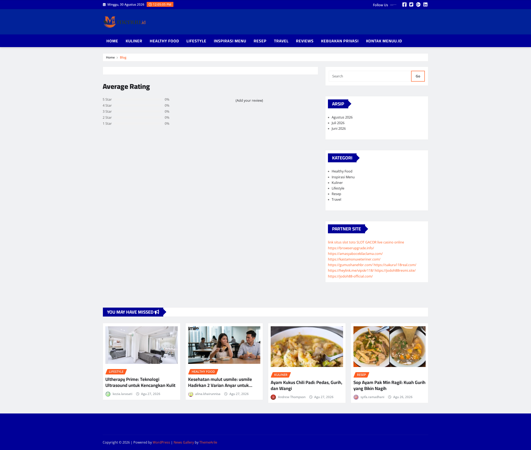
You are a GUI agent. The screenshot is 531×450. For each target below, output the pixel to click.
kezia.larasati (122, 394)
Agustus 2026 (342, 117)
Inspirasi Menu (230, 41)
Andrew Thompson (292, 397)
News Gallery (184, 442)
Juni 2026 (339, 128)
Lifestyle (196, 41)
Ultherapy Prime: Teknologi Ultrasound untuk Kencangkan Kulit (140, 382)
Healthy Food (164, 41)
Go (418, 76)
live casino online (390, 242)
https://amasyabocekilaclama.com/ (355, 253)
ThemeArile (208, 442)
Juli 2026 (338, 123)
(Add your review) (249, 100)
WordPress (161, 442)
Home (112, 41)
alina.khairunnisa (207, 394)
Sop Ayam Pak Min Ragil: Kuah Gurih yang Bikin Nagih (389, 385)
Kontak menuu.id (384, 41)
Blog (123, 57)
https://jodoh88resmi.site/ (395, 270)
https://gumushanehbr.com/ (350, 265)
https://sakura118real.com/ (395, 265)
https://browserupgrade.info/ (351, 248)
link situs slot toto (342, 242)
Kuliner (134, 41)
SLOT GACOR (366, 242)
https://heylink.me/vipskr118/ (351, 270)
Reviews (305, 41)
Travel (281, 41)
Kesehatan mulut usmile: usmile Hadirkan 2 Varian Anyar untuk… (220, 382)
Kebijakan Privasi (340, 41)
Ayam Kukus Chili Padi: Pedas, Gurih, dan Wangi (306, 385)
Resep (260, 41)
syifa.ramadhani (372, 397)
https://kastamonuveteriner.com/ (354, 259)
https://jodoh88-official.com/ (350, 276)
